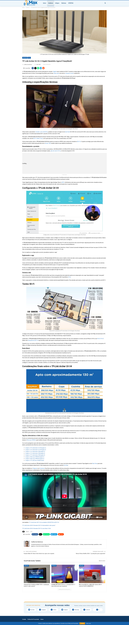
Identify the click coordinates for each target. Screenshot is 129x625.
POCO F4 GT (100, 338)
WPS (63, 182)
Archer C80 (48, 143)
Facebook (42, 468)
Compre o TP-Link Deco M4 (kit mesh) (34, 460)
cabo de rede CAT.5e (55, 150)
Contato (24, 619)
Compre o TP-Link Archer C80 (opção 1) (35, 451)
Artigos (57, 3)
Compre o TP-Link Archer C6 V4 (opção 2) (35, 449)
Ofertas (70, 3)
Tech (29, 57)
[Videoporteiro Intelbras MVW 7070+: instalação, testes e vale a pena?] (37, 574)
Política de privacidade (33, 619)
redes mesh (56, 73)
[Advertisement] (69, 163)
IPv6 (69, 277)
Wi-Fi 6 (79, 141)
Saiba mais (88, 623)
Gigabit (55, 71)
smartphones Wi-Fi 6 (33, 340)
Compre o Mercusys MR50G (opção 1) (34, 456)
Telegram (34, 468)
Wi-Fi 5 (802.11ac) (38, 138)
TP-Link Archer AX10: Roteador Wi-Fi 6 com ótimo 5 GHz (36, 528)
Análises (50, 3)
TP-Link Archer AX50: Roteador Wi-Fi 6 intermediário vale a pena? (38, 525)
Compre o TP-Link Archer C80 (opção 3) (35, 455)
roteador (27, 531)
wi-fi (31, 531)
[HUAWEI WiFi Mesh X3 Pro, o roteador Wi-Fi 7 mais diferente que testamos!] (64, 574)
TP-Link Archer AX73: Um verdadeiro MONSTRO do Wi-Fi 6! (44, 522)
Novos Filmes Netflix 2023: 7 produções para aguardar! (90, 553)
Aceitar (82, 623)
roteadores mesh (69, 73)
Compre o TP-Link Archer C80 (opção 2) (35, 453)
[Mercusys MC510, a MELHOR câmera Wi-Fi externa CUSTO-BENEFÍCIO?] (92, 574)
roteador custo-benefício (41, 131)
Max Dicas (94, 463)
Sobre (41, 619)
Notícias (64, 3)
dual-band (67, 131)
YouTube (66, 465)
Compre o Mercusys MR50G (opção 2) (34, 458)
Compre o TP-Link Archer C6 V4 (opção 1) (35, 447)
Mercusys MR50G (31, 440)
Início (44, 3)
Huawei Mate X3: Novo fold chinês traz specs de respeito (39, 553)
